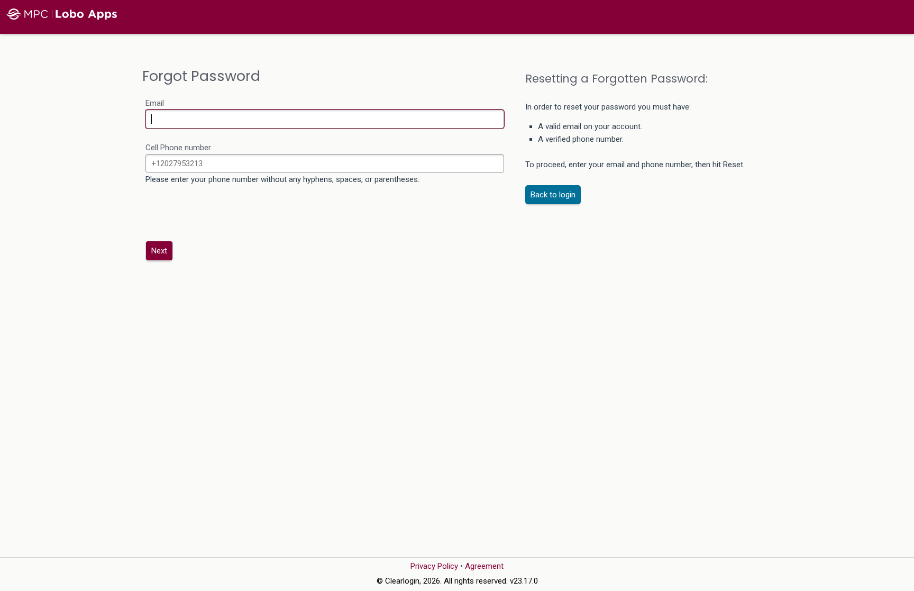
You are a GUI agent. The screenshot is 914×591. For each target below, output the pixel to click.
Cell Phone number (178, 147)
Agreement (484, 566)
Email (154, 103)
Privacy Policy (434, 566)
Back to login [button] (553, 194)
